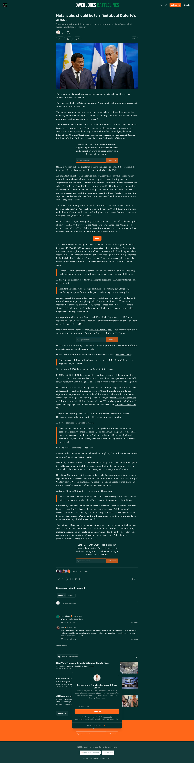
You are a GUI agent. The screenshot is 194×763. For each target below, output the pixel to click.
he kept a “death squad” (100, 329)
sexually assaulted (64, 381)
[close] (118, 675)
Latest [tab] (64, 657)
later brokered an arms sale (123, 397)
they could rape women (111, 381)
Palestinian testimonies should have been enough (75, 666)
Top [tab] (58, 657)
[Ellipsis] (137, 616)
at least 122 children (91, 317)
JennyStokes (65, 616)
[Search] (161, 5)
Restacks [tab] (71, 595)
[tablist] (66, 595)
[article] (97, 668)
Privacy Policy (113, 719)
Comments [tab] (61, 595)
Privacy (95, 747)
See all (60, 713)
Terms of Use (108, 717)
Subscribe (175, 5)
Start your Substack (91, 753)
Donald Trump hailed (124, 394)
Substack (86, 758)
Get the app (108, 753)
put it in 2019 (62, 283)
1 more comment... (63, 645)
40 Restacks (83, 571)
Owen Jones (66, 31)
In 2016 (59, 375)
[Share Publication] (166, 5)
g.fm (93, 633)
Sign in (187, 5)
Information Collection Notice (96, 719)
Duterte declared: (85, 423)
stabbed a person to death (94, 378)
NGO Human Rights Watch (73, 251)
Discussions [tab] (73, 657)
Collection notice (111, 747)
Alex (62, 627)
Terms (101, 747)
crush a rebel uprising (80, 457)
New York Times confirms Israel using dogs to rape (82, 663)
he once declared (123, 354)
